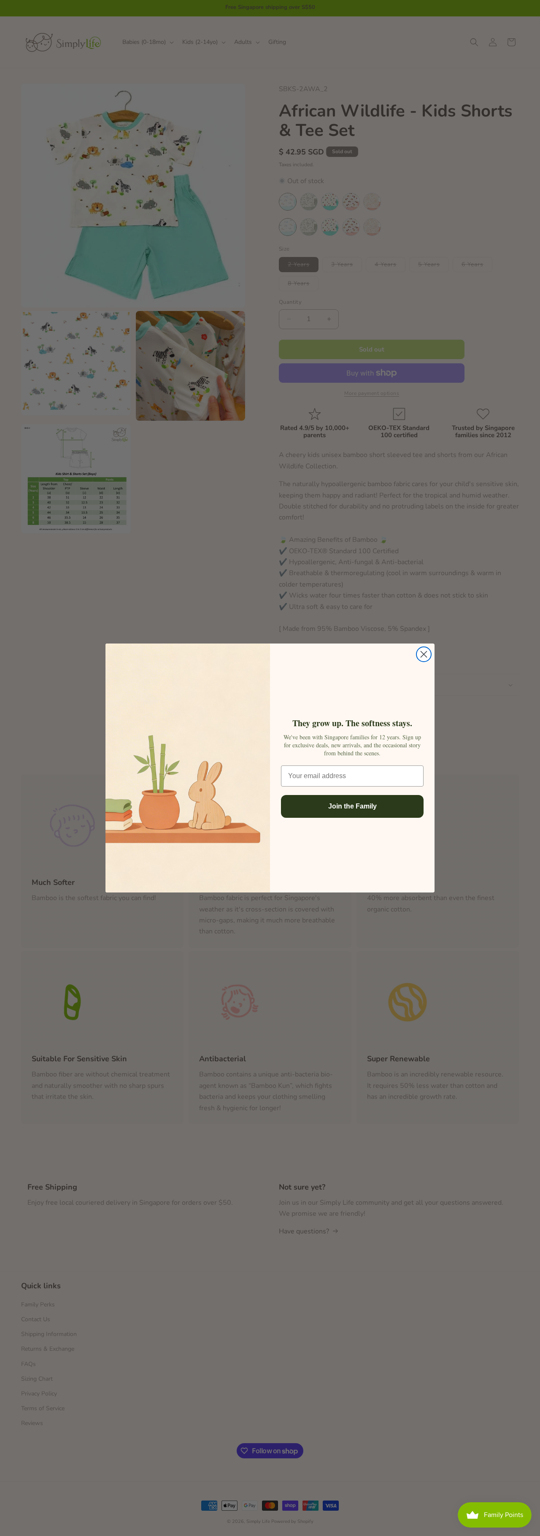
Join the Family (352, 806)
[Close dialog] (423, 654)
